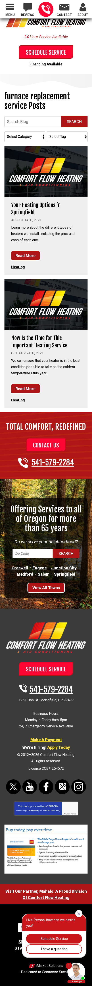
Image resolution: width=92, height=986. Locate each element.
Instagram (78, 786)
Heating (18, 267)
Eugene (39, 568)
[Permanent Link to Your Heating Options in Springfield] (46, 171)
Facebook (46, 786)
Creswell (20, 568)
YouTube (29, 786)
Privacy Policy (33, 811)
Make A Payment (46, 739)
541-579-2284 (45, 9)
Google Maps (62, 786)
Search (74, 121)
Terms (73, 814)
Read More (25, 255)
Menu (10, 15)
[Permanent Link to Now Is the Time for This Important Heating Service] (46, 304)
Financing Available (46, 64)
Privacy (67, 814)
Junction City (64, 568)
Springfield (64, 574)
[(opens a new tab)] (46, 873)
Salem (44, 574)
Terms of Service (49, 811)
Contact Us (46, 445)
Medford (25, 574)
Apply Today (58, 747)
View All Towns (46, 587)
